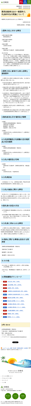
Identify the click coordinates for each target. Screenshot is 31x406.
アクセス (15, 395)
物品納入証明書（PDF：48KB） (15, 297)
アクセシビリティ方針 (7, 378)
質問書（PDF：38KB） (13, 313)
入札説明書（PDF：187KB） (14, 284)
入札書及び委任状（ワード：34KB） (16, 307)
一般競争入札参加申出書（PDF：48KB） (17, 291)
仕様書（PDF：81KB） (13, 288)
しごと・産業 (9, 348)
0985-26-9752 (8, 333)
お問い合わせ (8, 395)
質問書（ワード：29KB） (13, 317)
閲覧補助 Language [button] (25, 3)
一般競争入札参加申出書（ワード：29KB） (18, 294)
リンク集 (4, 382)
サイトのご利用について (7, 376)
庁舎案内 (22, 395)
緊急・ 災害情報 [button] (21, 2)
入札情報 (26, 348)
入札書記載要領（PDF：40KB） (15, 310)
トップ (4, 348)
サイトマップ (5, 380)
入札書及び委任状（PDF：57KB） (16, 304)
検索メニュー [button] (28, 3)
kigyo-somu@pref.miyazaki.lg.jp (18, 336)
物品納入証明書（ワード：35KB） (16, 300)
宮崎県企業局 (20, 348)
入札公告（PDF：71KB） (13, 281)
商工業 (14, 348)
